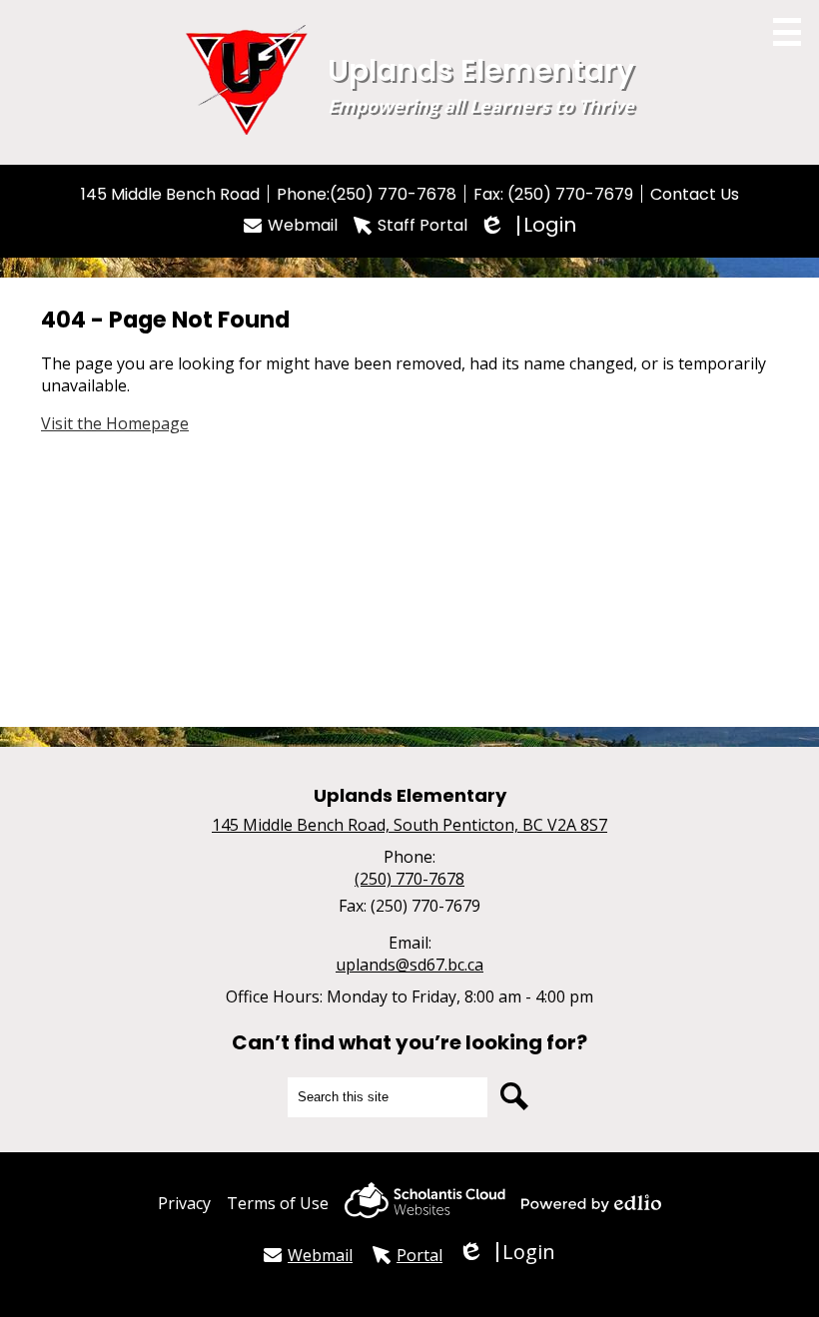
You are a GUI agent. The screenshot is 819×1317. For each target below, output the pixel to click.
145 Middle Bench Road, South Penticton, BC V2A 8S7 (409, 825)
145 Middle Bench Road (170, 194)
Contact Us (694, 194)
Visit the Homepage (115, 423)
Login (529, 225)
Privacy (184, 1203)
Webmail (303, 225)
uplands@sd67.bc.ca (409, 965)
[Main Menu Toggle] (787, 32)
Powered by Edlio (591, 1203)
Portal (419, 1255)
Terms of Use (278, 1203)
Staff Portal (422, 225)
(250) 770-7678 (393, 194)
